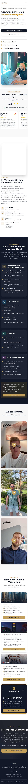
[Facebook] (14, 771)
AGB (21, 774)
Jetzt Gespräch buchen (13, 395)
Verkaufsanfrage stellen (13, 710)
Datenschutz (16, 774)
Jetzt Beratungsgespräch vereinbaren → (14, 30)
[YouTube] (16, 771)
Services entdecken (14, 34)
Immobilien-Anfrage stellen (13, 617)
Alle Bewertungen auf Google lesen (14, 107)
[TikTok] (13, 771)
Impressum (8, 774)
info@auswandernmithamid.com (14, 776)
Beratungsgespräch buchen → (14, 750)
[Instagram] (11, 771)
